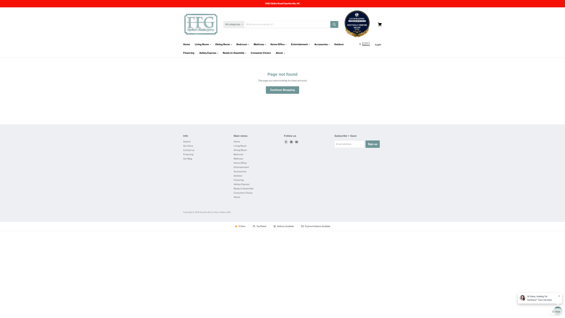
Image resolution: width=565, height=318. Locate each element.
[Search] (334, 24)
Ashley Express (208, 53)
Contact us (189, 150)
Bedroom (242, 44)
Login (378, 44)
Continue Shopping (282, 89)
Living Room (202, 44)
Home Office (277, 44)
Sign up (372, 144)
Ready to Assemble (234, 53)
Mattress (259, 44)
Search (187, 141)
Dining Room (222, 44)
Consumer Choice (261, 53)
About (279, 53)
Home (186, 44)
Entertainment (299, 44)
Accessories (321, 44)
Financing (188, 53)
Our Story (188, 146)
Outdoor (339, 44)
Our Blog (187, 158)
